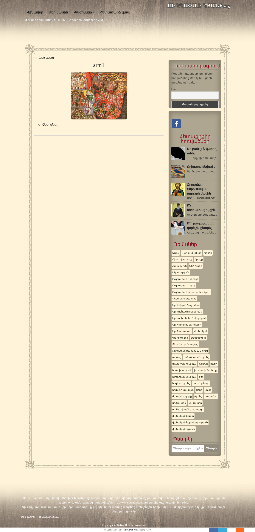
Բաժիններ (83, 12)
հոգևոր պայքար (183, 389)
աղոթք (176, 357)
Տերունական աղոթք (185, 344)
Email (174, 89)
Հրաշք (199, 259)
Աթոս (175, 252)
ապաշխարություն (184, 363)
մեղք (199, 389)
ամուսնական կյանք (196, 357)
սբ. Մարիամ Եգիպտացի (187, 409)
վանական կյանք (183, 415)
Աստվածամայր (191, 252)
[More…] (238, 530)
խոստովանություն (184, 376)
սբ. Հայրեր (195, 402)
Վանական (201, 331)
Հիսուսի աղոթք (182, 259)
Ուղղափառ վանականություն (191, 292)
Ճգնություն (179, 265)
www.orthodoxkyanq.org (134, 502)
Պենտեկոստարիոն (184, 298)
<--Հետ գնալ (43, 57)
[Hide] (241, 530)
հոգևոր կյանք (181, 383)
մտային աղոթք (182, 396)
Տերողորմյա (198, 337)
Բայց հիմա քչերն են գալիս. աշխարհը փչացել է (62, 20)
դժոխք (203, 363)
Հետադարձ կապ (115, 12)
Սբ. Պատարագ (181, 331)
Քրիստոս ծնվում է (201, 166)
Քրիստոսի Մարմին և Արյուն (190, 350)
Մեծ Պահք (195, 265)
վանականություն (183, 428)
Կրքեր (208, 252)
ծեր (201, 376)
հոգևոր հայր (201, 383)
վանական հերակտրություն (190, 422)
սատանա (211, 396)
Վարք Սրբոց (180, 337)
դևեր (213, 363)
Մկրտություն (180, 272)
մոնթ (208, 389)
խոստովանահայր (205, 370)
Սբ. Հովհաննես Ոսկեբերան (189, 318)
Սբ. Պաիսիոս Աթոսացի (186, 324)
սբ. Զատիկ (179, 402)
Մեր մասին (58, 12)
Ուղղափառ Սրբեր (183, 285)
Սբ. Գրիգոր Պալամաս (186, 305)
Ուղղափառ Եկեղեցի (185, 278)
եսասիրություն (182, 370)
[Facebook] (213, 530)
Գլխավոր (35, 12)
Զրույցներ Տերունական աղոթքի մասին (199, 189)
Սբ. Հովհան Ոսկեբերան (187, 311)
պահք (198, 396)
